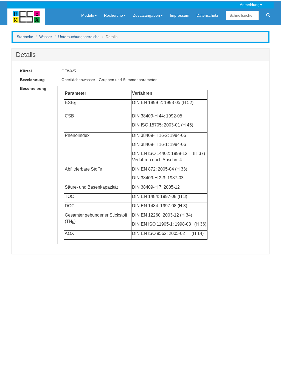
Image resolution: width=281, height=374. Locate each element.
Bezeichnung (32, 79)
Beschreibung (33, 88)
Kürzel (26, 71)
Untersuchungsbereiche (79, 36)
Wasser (45, 36)
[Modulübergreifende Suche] (268, 15)
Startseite (25, 36)
